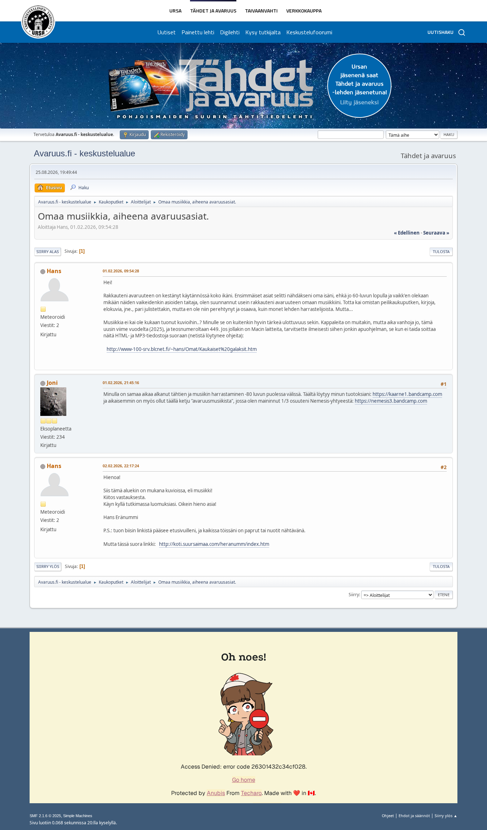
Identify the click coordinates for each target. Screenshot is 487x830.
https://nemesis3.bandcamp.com (391, 401)
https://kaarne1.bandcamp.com (407, 394)
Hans (54, 271)
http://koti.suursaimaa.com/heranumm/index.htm (214, 544)
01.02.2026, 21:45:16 (121, 382)
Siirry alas (47, 251)
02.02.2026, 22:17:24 (121, 465)
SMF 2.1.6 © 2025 (45, 816)
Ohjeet (388, 815)
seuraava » (436, 233)
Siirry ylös (47, 566)
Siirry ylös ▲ (446, 815)
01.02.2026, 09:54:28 (121, 270)
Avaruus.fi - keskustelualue (84, 153)
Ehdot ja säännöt (414, 815)
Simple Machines (77, 816)
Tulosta (441, 251)
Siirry (354, 595)
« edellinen (407, 233)
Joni (52, 383)
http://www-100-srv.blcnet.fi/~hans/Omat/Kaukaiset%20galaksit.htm (182, 349)
